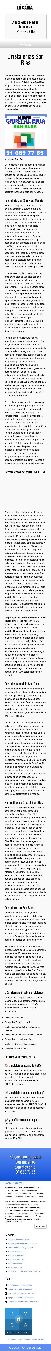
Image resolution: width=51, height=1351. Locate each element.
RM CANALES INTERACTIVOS (11, 1336)
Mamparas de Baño (15, 1255)
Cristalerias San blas (21, 276)
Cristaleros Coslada (14, 1017)
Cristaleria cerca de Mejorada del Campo (23, 1034)
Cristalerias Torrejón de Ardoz (18, 1022)
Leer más (40, 1226)
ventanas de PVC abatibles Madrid (21, 1006)
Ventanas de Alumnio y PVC (19, 1239)
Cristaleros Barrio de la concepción (21, 1043)
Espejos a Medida (15, 1251)
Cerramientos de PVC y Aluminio (20, 1247)
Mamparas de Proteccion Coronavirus (22, 1243)
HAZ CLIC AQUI (37, 1104)
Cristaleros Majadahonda (16, 1048)
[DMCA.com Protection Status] (19, 1335)
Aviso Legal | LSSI (15, 1267)
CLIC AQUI (16, 1138)
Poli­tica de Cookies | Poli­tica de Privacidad (24, 1271)
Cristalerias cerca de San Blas (19, 1039)
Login (42, 1339)
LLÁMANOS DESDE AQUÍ (27, 1347)
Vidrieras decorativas (16, 1263)
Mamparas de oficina (16, 1259)
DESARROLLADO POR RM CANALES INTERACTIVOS (23, 1339)
